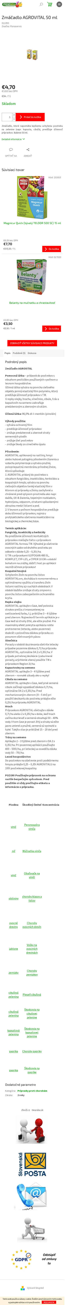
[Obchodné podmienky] (32, 1130)
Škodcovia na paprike (32, 1070)
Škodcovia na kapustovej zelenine (32, 1032)
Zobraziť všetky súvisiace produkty (32, 343)
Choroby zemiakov (32, 973)
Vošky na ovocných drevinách (32, 949)
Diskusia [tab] (32, 353)
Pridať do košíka (32, 116)
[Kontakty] (32, 1195)
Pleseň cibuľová (32, 995)
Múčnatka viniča (32, 851)
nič (13, 851)
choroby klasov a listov (32, 898)
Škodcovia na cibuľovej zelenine (32, 1013)
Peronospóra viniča (32, 827)
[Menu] (59, 4)
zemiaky (13, 973)
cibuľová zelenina (13, 994)
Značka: (12, 26)
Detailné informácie (12, 139)
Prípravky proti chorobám (32, 1091)
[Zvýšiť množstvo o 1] (14, 115)
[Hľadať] (41, 4)
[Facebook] (49, 1259)
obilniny (13, 898)
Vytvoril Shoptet (35, 1288)
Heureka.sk (37, 1110)
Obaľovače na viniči (32, 875)
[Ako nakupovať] (32, 1227)
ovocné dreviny (13, 925)
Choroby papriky (32, 1051)
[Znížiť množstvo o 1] (14, 119)
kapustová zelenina (13, 1032)
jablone (13, 949)
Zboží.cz (25, 1110)
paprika (13, 1051)
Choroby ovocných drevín (32, 925)
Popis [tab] (7, 353)
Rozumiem (49, 1302)
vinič (13, 827)
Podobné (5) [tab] (19, 353)
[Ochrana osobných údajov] (22, 1259)
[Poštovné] (32, 1162)
